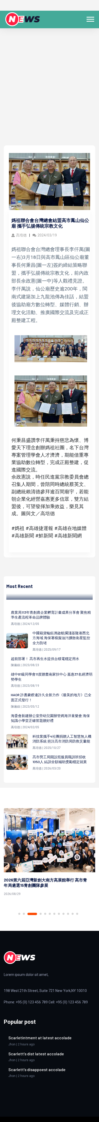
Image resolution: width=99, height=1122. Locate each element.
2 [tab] (24, 914)
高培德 (21, 235)
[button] (90, 18)
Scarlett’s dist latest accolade (36, 1053)
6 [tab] (50, 914)
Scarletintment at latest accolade (40, 1037)
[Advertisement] (49, 93)
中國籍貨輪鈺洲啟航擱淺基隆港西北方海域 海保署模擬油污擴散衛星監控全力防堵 (61, 638)
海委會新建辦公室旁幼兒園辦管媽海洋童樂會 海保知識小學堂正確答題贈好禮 (50, 718)
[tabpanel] (49, 853)
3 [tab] (32, 914)
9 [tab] (63, 914)
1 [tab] (19, 914)
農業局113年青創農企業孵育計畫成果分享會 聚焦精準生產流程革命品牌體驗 (51, 615)
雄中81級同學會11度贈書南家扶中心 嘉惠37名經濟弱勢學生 (51, 676)
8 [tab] (59, 914)
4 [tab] (41, 914)
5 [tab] (45, 914)
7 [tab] (54, 914)
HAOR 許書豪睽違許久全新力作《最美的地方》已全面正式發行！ (51, 697)
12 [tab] (77, 914)
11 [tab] (73, 914)
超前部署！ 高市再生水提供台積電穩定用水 (45, 658)
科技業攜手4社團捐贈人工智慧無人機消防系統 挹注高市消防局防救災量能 (61, 739)
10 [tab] (68, 914)
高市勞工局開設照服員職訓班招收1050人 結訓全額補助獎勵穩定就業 (59, 759)
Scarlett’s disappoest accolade (36, 1069)
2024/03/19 (47, 235)
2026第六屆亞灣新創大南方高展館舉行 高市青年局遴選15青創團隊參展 (45, 882)
